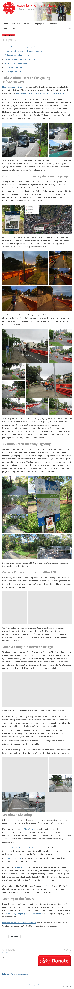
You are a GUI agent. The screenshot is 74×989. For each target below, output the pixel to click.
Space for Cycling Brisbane (36, 5)
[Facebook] (62, 28)
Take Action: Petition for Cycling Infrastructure (25, 47)
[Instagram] (66, 28)
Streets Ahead (20, 867)
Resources (51, 24)
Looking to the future (14, 71)
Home (5, 24)
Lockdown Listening (13, 67)
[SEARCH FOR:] (19, 957)
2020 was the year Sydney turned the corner (22, 913)
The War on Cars (31, 829)
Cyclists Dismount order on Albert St (20, 59)
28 (20, 858)
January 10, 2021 (8, 35)
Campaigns (38, 24)
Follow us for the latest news (15, 974)
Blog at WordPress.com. (37, 985)
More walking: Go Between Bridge (19, 63)
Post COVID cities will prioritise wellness (19, 922)
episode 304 (46, 886)
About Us (14, 24)
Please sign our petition (12, 87)
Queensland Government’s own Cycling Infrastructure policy (41, 93)
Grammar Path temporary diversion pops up (23, 51)
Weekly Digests (9, 28)
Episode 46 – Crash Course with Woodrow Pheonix (26, 848)
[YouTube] (70, 28)
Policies (26, 24)
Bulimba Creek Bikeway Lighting (18, 55)
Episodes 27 (10, 858)
